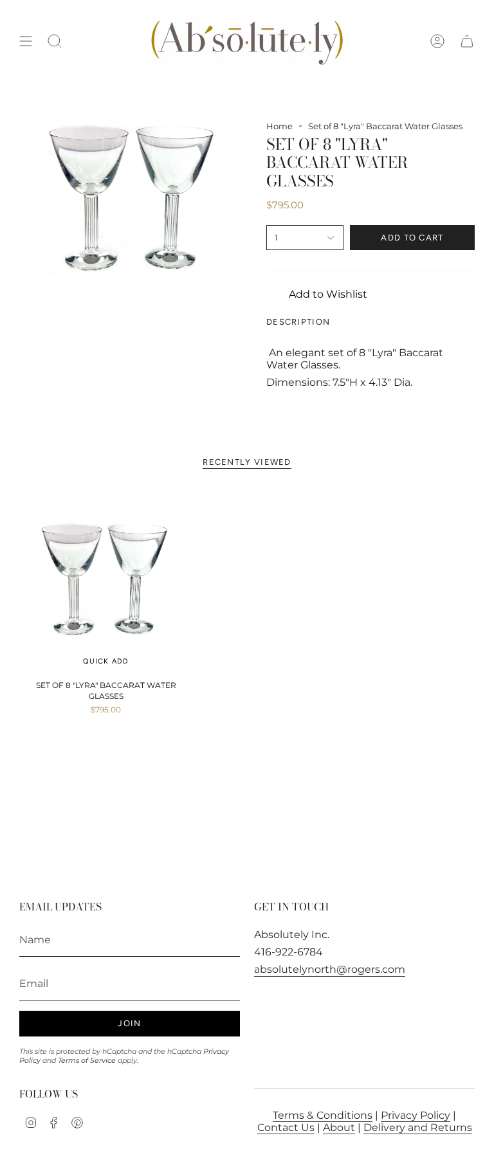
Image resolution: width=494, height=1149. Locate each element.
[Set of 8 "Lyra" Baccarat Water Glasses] (105, 579)
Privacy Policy (415, 1115)
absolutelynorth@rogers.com (329, 969)
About (339, 1127)
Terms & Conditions (322, 1115)
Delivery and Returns (417, 1127)
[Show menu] (26, 41)
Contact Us (286, 1127)
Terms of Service (87, 1060)
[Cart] (467, 41)
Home (279, 126)
